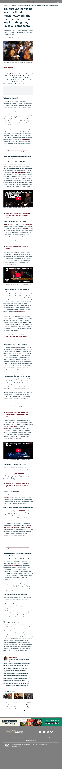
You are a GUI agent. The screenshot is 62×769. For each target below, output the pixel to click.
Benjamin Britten (19, 473)
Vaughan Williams (15, 527)
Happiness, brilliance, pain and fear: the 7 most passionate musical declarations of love (17, 414)
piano (27, 228)
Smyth (8, 527)
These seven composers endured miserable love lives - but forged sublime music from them (18, 215)
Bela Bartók (22, 510)
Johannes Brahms (8, 294)
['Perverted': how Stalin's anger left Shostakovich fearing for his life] (7, 696)
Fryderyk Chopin (13, 565)
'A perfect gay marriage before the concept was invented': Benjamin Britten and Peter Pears (17, 485)
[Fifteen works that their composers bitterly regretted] (18, 696)
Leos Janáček (14, 349)
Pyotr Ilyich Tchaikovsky (16, 74)
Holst (4, 527)
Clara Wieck (29, 224)
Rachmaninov (7, 583)
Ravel (30, 525)
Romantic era (25, 139)
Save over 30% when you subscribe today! (14, 38)
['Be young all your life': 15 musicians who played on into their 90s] (28, 696)
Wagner (22, 311)
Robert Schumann (8, 224)
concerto (5, 428)
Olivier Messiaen (7, 497)
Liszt (16, 311)
